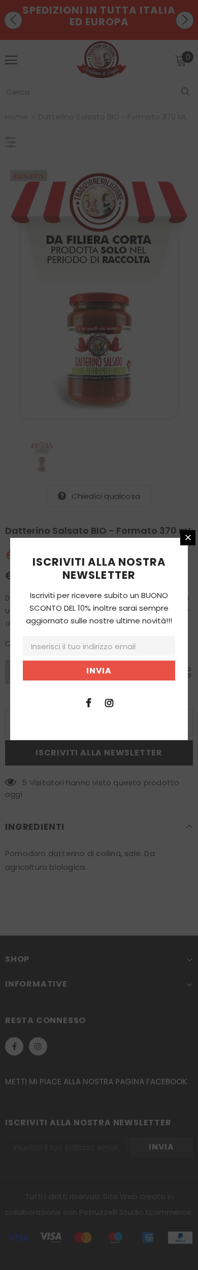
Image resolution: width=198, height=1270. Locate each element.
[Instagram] (109, 702)
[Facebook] (88, 702)
